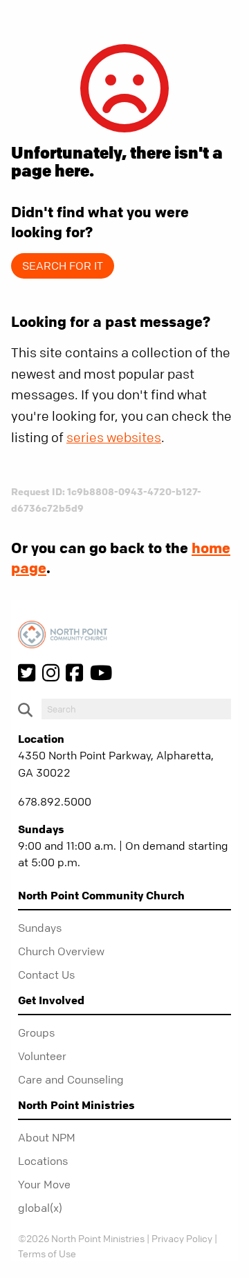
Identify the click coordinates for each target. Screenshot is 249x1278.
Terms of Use (47, 1253)
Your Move (44, 1184)
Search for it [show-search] (62, 265)
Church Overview (61, 951)
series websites (113, 438)
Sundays (40, 928)
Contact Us (46, 974)
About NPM (46, 1137)
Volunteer (42, 1056)
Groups (36, 1032)
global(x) (40, 1208)
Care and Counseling (71, 1079)
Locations (43, 1161)
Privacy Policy (181, 1238)
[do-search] (136, 709)
